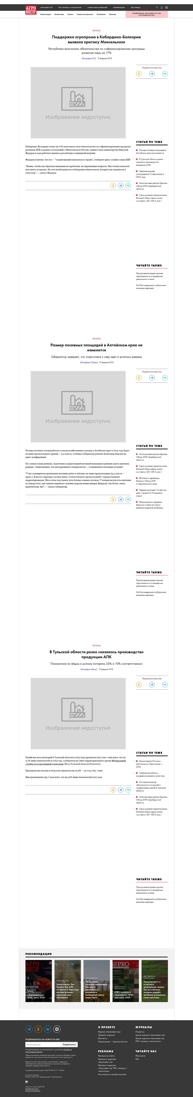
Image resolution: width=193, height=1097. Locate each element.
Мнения (112, 14)
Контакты (102, 1038)
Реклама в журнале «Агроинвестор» (107, 1060)
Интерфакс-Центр (88, 669)
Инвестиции (45, 14)
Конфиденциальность (32, 1089)
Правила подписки (106, 1034)
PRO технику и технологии (69, 7)
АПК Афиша (135, 7)
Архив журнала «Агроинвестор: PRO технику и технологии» (150, 1040)
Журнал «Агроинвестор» (109, 1031)
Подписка (139, 1031)
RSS (137, 1059)
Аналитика (59, 14)
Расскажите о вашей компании (112, 1074)
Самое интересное (85, 14)
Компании (101, 14)
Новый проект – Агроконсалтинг (113, 1041)
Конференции (119, 7)
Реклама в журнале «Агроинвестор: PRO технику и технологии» (112, 1068)
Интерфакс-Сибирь (89, 362)
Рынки (70, 14)
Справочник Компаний (97, 7)
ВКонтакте (140, 1055)
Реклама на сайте (106, 1055)
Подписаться (69, 1044)
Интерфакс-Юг (89, 58)
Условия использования (32, 1091)
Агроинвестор (46, 7)
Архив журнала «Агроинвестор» (150, 1034)
